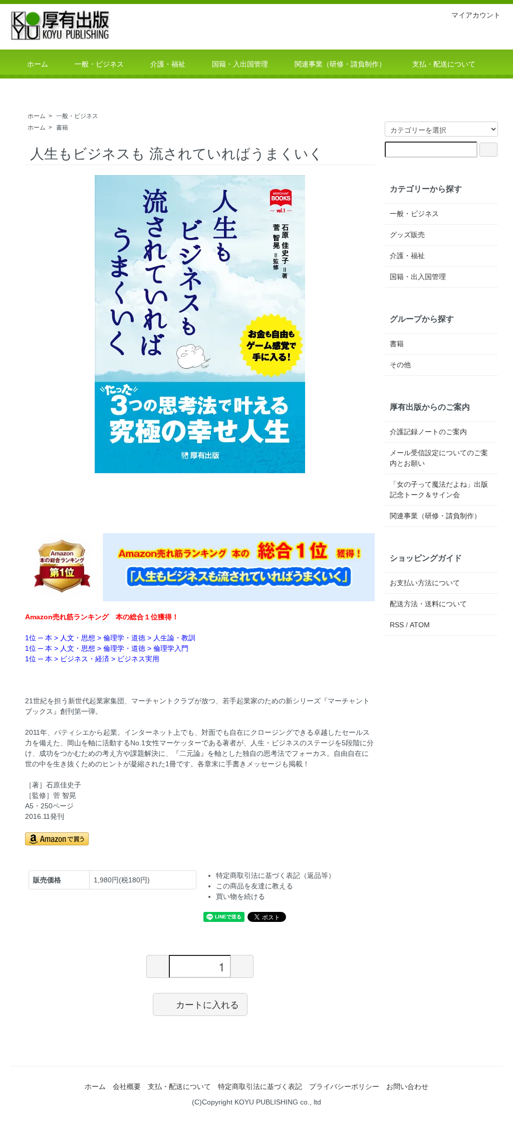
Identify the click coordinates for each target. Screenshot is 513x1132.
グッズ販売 (407, 235)
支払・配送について (179, 1086)
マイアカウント (475, 15)
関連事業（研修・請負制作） (435, 516)
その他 (400, 365)
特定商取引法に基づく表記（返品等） (275, 875)
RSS (397, 625)
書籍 (62, 127)
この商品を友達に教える (254, 886)
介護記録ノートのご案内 (428, 432)
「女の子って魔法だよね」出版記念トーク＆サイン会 (439, 489)
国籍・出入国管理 (418, 277)
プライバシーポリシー (344, 1086)
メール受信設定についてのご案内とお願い (439, 458)
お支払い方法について (425, 583)
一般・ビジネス (77, 116)
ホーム (37, 116)
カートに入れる (207, 1003)
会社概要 (127, 1086)
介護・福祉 (407, 256)
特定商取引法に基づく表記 (260, 1086)
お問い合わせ (407, 1086)
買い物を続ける (240, 896)
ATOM (420, 625)
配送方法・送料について (428, 604)
